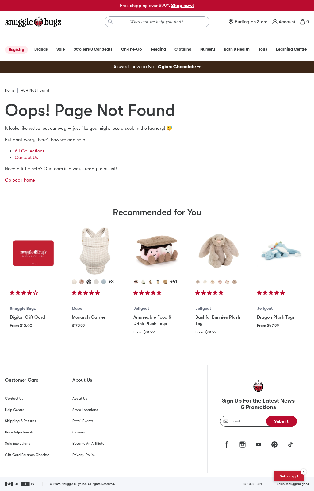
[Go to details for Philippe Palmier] (165, 281)
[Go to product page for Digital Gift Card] (33, 251)
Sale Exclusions (17, 443)
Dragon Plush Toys (276, 317)
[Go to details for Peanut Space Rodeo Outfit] (157, 281)
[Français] (28, 484)
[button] (24, 293)
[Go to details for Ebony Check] (88, 281)
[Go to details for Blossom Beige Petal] (234, 281)
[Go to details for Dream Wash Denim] (103, 281)
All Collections (29, 151)
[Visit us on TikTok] (290, 444)
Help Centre (14, 410)
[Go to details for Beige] (197, 281)
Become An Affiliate (88, 443)
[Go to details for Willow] (212, 281)
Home (9, 90)
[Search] (110, 21)
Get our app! (289, 476)
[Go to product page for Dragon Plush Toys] (280, 251)
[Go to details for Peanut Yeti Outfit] (150, 281)
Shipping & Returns (20, 421)
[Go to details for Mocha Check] (81, 281)
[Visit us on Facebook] (227, 444)
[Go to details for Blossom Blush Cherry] (219, 281)
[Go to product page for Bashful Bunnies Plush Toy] (219, 251)
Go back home (20, 180)
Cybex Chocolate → (179, 66)
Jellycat (141, 308)
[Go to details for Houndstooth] (74, 281)
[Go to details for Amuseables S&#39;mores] (135, 281)
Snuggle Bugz (23, 308)
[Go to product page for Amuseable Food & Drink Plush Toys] (157, 251)
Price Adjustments (19, 432)
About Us (79, 398)
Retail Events (82, 421)
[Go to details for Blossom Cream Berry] (227, 281)
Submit (281, 421)
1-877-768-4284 (251, 483)
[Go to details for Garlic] (143, 281)
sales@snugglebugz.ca (293, 483)
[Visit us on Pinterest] (274, 444)
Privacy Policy (84, 455)
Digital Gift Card (27, 317)
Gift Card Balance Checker (27, 455)
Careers (78, 432)
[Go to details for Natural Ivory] (96, 281)
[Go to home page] (33, 21)
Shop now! (182, 5)
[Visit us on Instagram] (242, 444)
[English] (12, 484)
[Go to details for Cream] (205, 281)
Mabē (77, 308)
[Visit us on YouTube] (258, 444)
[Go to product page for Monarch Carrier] (95, 251)
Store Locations (85, 410)
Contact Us (26, 157)
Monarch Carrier (88, 317)
